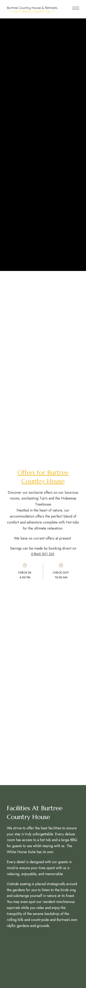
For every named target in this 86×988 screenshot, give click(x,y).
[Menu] (75, 8)
